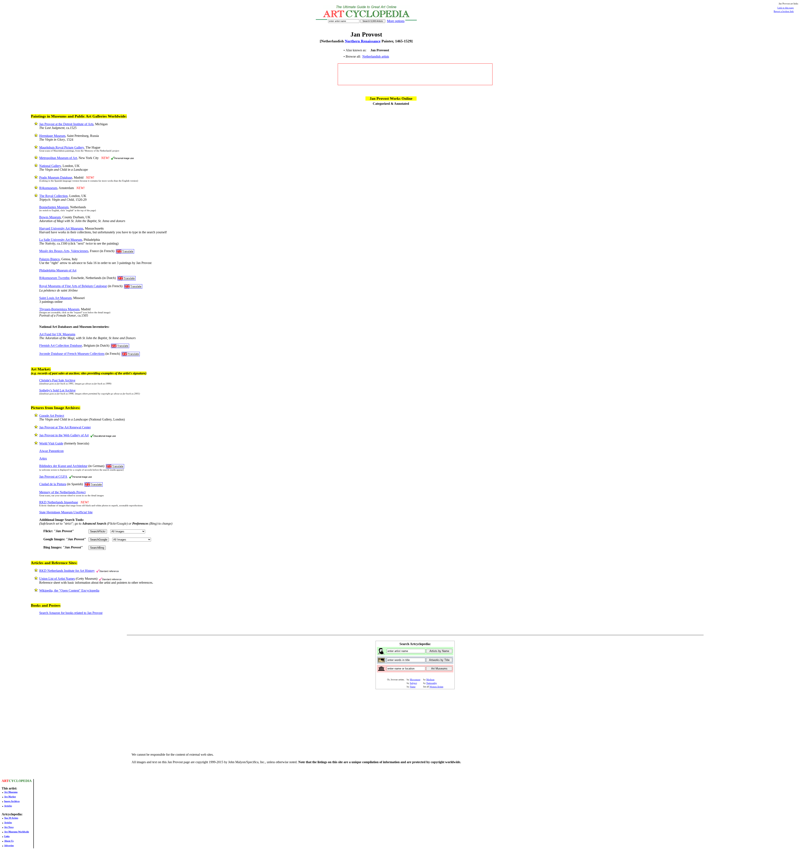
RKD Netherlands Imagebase (58, 502)
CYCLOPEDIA (20, 781)
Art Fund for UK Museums (57, 334)
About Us (9, 841)
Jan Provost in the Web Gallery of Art (64, 435)
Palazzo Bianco (49, 259)
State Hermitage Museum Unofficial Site (66, 512)
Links (7, 836)
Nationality (431, 683)
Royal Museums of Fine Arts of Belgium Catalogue (73, 286)
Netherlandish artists (375, 56)
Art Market (10, 796)
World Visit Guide (51, 443)
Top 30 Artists (11, 818)
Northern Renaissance (362, 41)
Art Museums (11, 792)
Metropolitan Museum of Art (58, 158)
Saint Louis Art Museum (55, 298)
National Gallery (50, 166)
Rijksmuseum (48, 188)
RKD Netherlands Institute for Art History (67, 570)
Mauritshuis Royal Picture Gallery (61, 147)
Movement (415, 679)
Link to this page (785, 7)
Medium (430, 679)
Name (413, 686)
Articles (8, 806)
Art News (9, 827)
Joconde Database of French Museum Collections (72, 354)
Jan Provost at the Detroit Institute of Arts (66, 124)
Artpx (43, 458)
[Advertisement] (415, 74)
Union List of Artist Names (57, 578)
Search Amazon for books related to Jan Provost (70, 613)
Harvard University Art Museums (61, 228)
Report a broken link (784, 11)
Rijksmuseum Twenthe (54, 278)
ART (5, 781)
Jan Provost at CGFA (53, 476)
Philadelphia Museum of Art (57, 270)
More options (395, 21)
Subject (413, 683)
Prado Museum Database (55, 177)
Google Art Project (51, 415)
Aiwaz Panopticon (51, 451)
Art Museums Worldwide (16, 831)
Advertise (9, 845)
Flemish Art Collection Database (60, 345)
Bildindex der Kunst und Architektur (63, 466)
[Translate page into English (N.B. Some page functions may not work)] (125, 251)
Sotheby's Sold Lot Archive (57, 390)
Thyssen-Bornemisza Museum (59, 309)
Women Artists (436, 686)
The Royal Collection (53, 196)
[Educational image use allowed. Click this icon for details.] (103, 435)
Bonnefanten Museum (53, 207)
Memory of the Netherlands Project (62, 492)
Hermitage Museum (52, 136)
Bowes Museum (50, 217)
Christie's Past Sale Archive (57, 380)
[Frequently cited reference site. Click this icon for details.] (107, 570)
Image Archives (12, 801)
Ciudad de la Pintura (52, 484)
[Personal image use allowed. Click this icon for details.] (122, 158)
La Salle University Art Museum (60, 239)
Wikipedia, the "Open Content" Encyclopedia (69, 590)
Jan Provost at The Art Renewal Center (65, 427)
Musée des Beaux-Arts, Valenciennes (63, 251)
